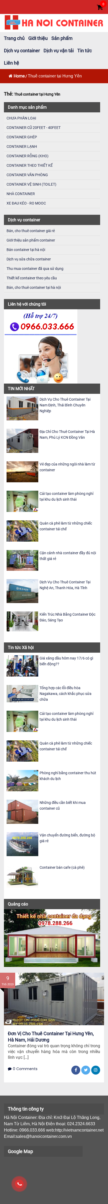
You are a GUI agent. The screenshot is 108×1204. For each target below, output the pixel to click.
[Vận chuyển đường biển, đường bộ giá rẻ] (22, 843)
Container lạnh (22, 146)
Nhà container (21, 194)
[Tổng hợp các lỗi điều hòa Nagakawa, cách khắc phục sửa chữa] (22, 693)
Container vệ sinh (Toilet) (31, 184)
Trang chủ (14, 38)
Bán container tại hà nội (26, 250)
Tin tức (84, 50)
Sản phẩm (62, 38)
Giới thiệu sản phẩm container (31, 240)
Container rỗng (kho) (27, 156)
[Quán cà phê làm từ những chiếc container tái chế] (22, 530)
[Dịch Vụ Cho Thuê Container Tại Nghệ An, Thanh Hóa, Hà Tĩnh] (22, 590)
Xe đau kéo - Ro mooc (26, 203)
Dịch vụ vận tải (59, 50)
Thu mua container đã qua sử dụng (35, 268)
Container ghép (22, 137)
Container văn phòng (27, 175)
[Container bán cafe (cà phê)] (22, 875)
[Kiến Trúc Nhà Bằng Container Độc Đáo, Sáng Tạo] (22, 621)
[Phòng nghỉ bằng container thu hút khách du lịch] (22, 780)
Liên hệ (11, 63)
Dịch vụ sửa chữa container (29, 259)
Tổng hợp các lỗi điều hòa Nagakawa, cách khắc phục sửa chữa (65, 694)
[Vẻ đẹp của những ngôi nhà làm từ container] (22, 471)
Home (19, 76)
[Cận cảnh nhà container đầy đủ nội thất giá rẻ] (22, 560)
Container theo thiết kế (30, 165)
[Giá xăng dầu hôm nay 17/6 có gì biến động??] (22, 665)
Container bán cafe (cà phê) (62, 867)
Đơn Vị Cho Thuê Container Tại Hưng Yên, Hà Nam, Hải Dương (51, 1037)
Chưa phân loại (21, 118)
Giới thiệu (38, 38)
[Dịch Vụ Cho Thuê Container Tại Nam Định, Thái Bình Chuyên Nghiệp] (22, 408)
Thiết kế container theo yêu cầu (32, 278)
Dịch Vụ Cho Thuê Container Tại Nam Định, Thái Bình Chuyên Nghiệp (65, 405)
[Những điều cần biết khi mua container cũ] (22, 811)
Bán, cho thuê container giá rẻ (31, 231)
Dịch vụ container (22, 50)
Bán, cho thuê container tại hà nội (34, 287)
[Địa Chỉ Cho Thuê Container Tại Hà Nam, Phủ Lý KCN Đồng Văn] (22, 440)
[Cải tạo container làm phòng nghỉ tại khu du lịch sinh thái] (22, 501)
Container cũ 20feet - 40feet (34, 127)
